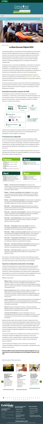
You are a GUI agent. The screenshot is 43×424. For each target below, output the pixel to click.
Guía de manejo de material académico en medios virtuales (35, 416)
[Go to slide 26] (25, 400)
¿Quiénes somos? (19, 409)
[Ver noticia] (8, 367)
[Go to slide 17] (36, 398)
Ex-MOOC (32, 413)
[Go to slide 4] (9, 398)
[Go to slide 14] (29, 398)
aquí (36, 350)
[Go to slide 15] (31, 398)
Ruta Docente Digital (34, 408)
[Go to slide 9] (19, 398)
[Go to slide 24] (21, 400)
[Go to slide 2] (5, 398)
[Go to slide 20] (13, 400)
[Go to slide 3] (7, 398)
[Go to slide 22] (17, 400)
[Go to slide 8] (17, 398)
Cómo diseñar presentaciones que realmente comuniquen (34, 376)
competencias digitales (31, 76)
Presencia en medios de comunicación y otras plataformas (20, 415)
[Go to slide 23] (19, 400)
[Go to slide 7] (15, 398)
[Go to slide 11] (23, 398)
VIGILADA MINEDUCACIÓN (21, 421)
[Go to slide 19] (40, 398)
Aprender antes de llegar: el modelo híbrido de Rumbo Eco (8, 376)
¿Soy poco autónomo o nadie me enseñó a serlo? (21, 376)
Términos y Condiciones (20, 418)
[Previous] (2, 382)
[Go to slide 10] (21, 398)
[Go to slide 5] (11, 398)
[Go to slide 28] (29, 400)
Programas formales (33, 411)
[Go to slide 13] (27, 398)
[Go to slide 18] (38, 398)
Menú (2, 15)
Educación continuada (34, 410)
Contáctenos (18, 413)
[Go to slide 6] (13, 398)
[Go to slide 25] (23, 400)
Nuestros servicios (19, 411)
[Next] (41, 382)
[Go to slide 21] (15, 400)
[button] (41, 18)
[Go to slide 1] (3, 398)
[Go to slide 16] (33, 398)
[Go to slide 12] (25, 398)
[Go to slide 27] (27, 400)
